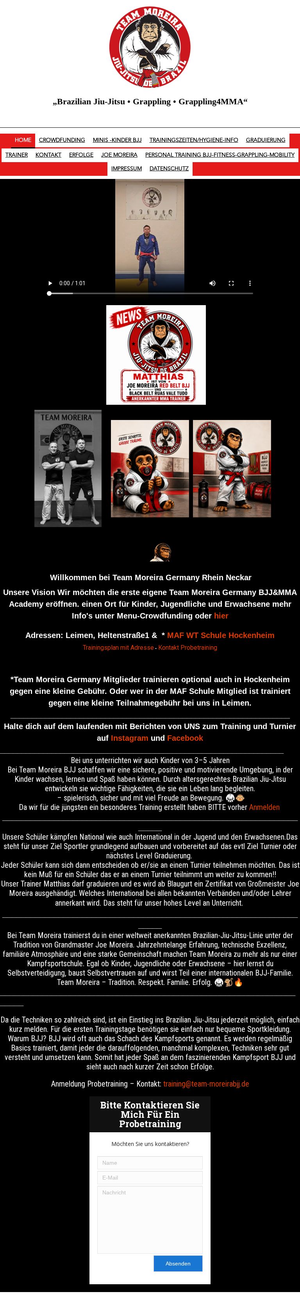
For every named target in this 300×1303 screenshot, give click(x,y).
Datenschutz (169, 169)
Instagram (129, 738)
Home (23, 140)
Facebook (185, 738)
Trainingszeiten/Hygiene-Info (194, 140)
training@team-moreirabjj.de (206, 1084)
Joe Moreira (119, 155)
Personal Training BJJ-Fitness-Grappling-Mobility (220, 155)
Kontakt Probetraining (187, 647)
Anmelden (264, 807)
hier (221, 615)
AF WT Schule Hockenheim (224, 635)
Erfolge (81, 155)
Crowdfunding (62, 140)
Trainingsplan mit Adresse (118, 647)
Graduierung (266, 140)
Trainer (16, 155)
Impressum (126, 169)
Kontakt (48, 155)
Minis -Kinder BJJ (117, 140)
